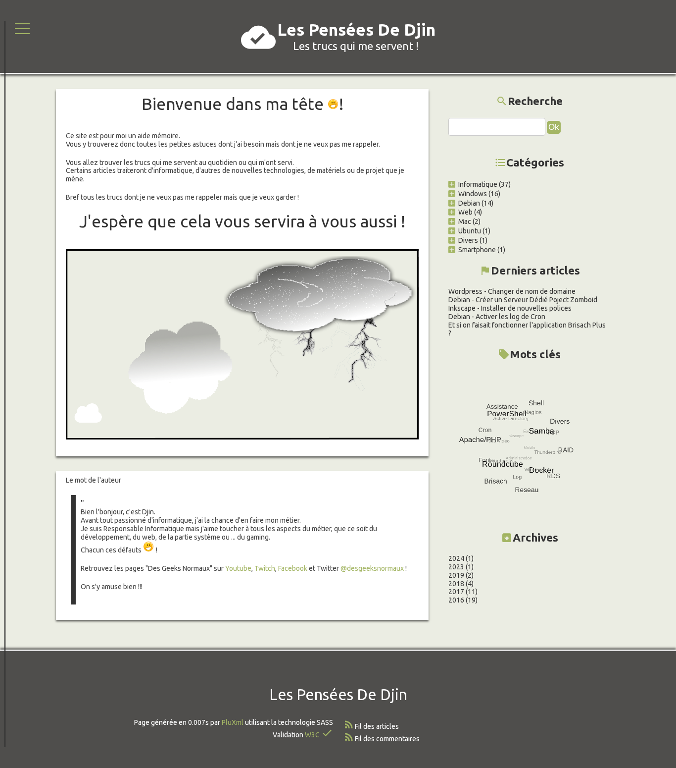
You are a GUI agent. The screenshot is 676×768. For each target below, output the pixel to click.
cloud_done (258, 37)
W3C (312, 735)
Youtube (238, 568)
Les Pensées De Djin (356, 29)
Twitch (264, 568)
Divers (468, 240)
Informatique (477, 184)
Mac (464, 221)
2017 (456, 592)
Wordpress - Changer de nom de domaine (512, 291)
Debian (469, 203)
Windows (472, 194)
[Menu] (22, 28)
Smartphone (477, 250)
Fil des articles (377, 726)
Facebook (293, 568)
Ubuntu (469, 231)
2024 (456, 558)
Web (465, 212)
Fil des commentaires (387, 739)
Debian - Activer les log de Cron (496, 317)
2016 (456, 600)
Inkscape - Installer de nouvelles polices (510, 308)
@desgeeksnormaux (372, 568)
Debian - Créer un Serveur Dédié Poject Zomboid (522, 300)
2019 (456, 575)
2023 (456, 567)
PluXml (232, 722)
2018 (456, 584)
